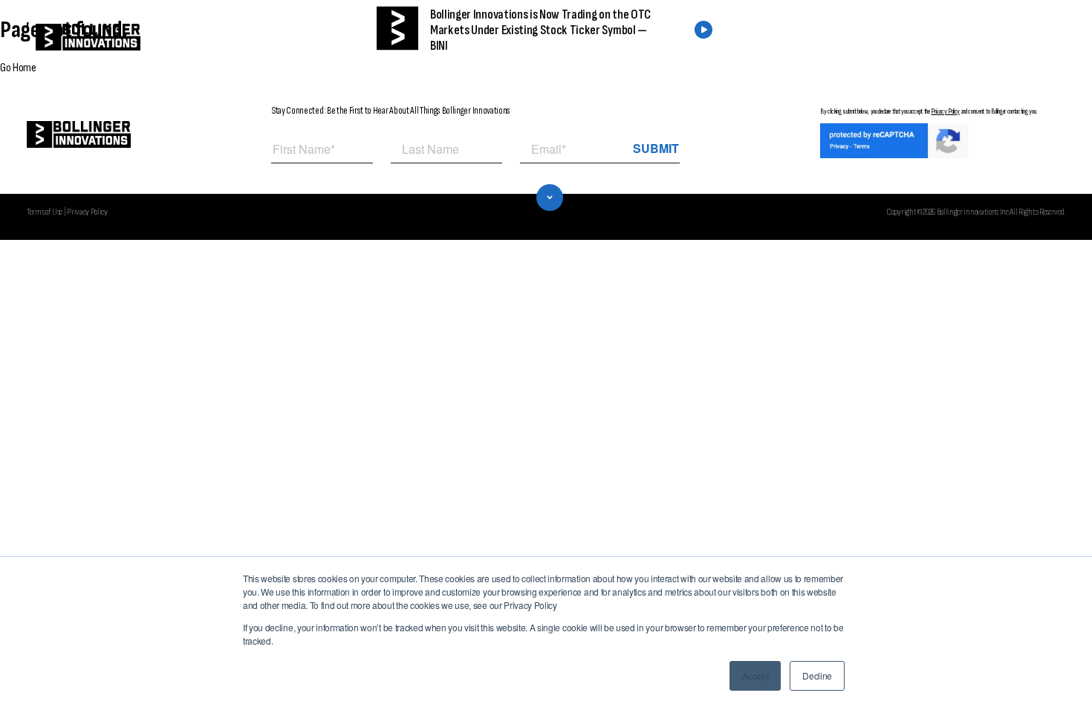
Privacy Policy (945, 111)
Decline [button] (817, 675)
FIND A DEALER (852, 37)
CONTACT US (967, 37)
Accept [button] (755, 675)
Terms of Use (44, 212)
